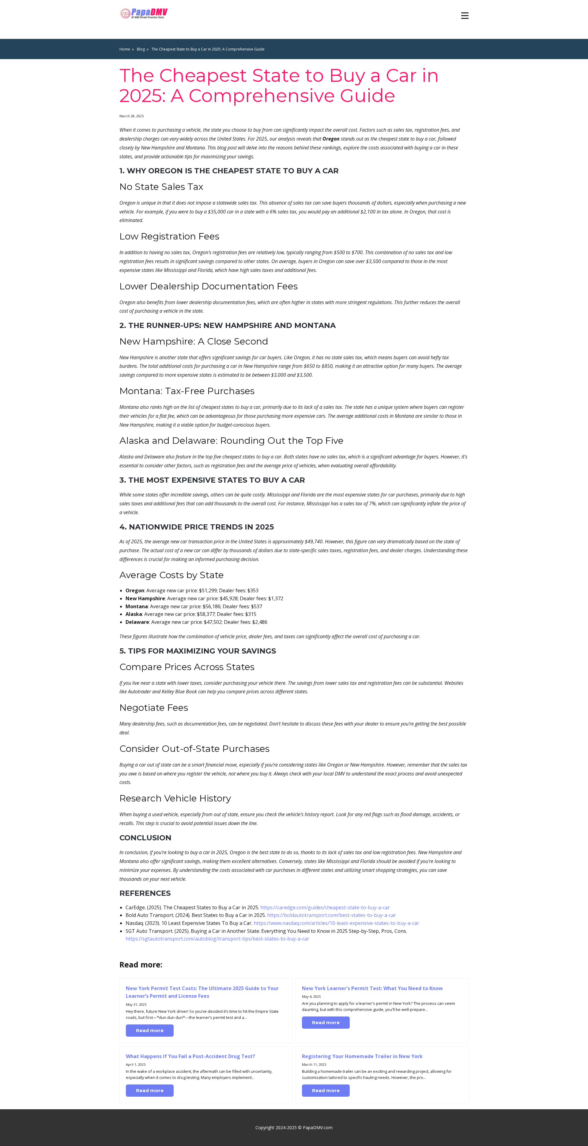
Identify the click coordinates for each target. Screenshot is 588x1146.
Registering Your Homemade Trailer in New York (362, 1056)
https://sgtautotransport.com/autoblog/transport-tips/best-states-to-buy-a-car (217, 938)
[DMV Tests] (145, 14)
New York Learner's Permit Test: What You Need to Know (372, 988)
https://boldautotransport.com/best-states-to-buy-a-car (331, 915)
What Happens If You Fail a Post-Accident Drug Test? (190, 1056)
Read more (150, 1030)
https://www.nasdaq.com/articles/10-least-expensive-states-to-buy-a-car (336, 923)
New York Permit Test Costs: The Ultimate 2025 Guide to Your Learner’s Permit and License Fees (202, 992)
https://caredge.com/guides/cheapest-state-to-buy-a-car (325, 907)
